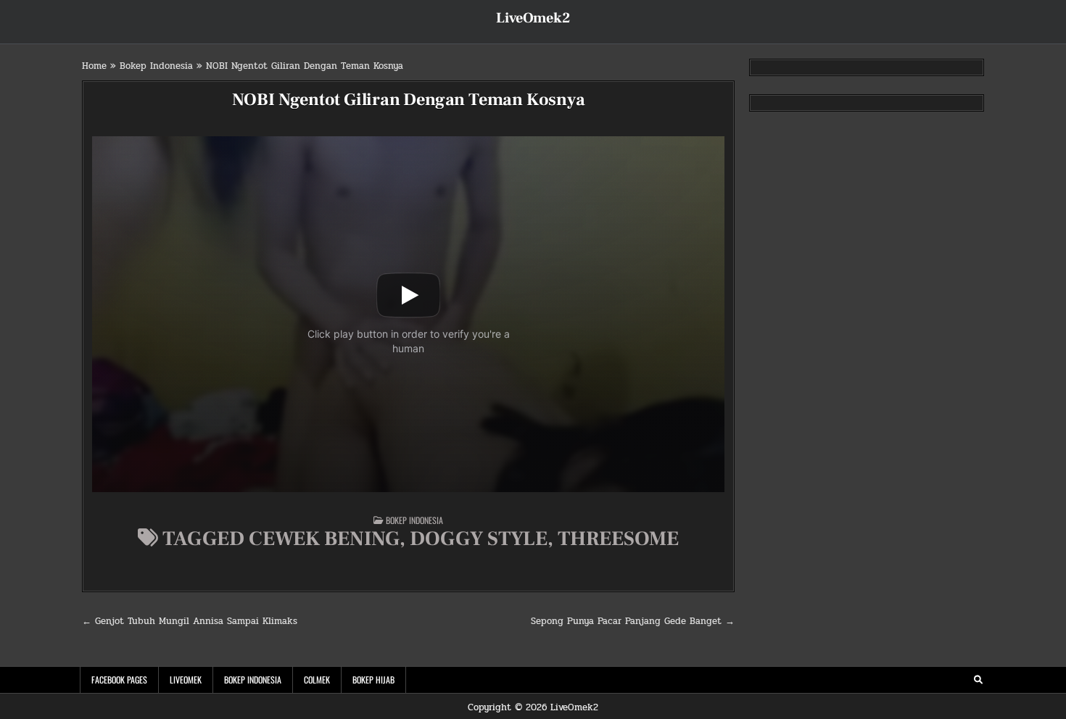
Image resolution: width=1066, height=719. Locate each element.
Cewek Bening (324, 538)
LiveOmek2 (533, 18)
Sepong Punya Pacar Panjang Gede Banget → (633, 621)
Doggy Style (479, 538)
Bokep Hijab (373, 679)
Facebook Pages (119, 679)
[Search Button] (978, 680)
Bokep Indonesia (156, 66)
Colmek (317, 679)
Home (94, 66)
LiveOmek (186, 679)
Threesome (618, 538)
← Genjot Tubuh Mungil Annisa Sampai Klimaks (189, 621)
